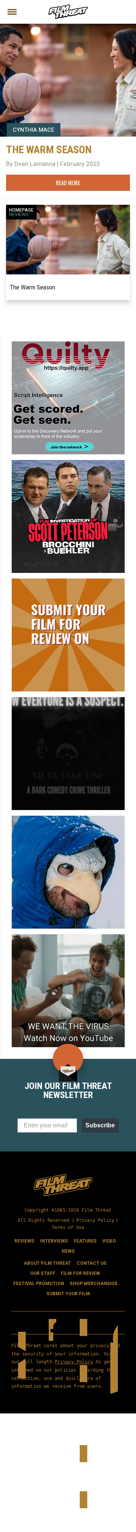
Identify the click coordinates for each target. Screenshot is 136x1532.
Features (85, 1241)
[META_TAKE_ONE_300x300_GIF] (68, 700)
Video (109, 1241)
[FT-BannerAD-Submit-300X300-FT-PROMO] (68, 581)
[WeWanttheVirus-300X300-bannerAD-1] (68, 937)
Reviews (19, 214)
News (68, 1251)
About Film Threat (47, 1263)
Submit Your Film (68, 1293)
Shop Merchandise (93, 1283)
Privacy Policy (95, 1220)
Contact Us (92, 1263)
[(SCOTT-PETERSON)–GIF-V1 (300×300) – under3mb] (68, 463)
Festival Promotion (38, 1283)
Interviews (54, 1241)
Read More (68, 182)
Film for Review (80, 1273)
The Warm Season (32, 287)
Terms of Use (68, 1227)
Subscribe (100, 1125)
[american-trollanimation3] (68, 818)
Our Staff (42, 1273)
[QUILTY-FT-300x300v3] (68, 344)
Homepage (21, 210)
